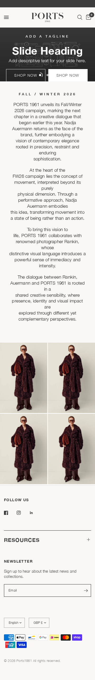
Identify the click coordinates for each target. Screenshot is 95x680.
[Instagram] (22, 513)
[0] (87, 17)
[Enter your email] (85, 590)
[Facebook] (10, 513)
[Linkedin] (35, 513)
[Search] (79, 17)
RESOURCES (22, 540)
